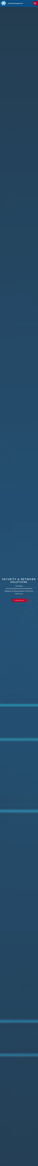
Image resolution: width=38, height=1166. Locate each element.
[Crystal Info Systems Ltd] (3, 3)
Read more (20, 600)
